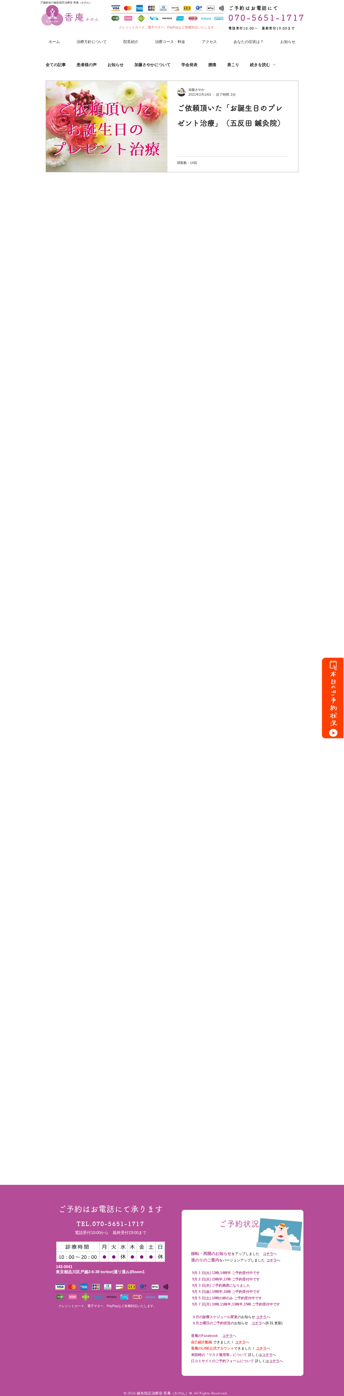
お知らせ (116, 64)
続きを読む (260, 64)
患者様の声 (87, 64)
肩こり (233, 64)
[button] (248, 41)
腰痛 (212, 64)
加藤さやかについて (152, 64)
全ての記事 (56, 64)
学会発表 (189, 64)
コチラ (268, 1254)
